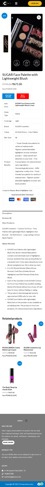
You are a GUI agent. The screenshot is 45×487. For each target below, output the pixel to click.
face (29, 253)
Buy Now (22, 96)
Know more (8, 96)
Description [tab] (7, 213)
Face (30, 190)
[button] (16, 3)
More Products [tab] (8, 223)
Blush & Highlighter (22, 190)
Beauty (12, 190)
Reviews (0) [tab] (6, 218)
